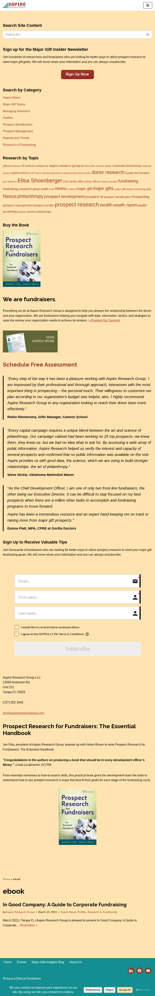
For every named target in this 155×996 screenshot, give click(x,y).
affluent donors (12, 165)
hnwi (51, 189)
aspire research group (64, 166)
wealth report (125, 205)
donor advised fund (45, 173)
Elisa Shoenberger (40, 181)
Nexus (10, 196)
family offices (92, 181)
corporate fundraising (126, 165)
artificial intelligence (36, 165)
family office (76, 181)
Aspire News (11, 97)
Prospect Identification (18, 124)
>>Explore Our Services (104, 320)
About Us (75, 962)
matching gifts (142, 189)
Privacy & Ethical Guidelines (22, 978)
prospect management (18, 205)
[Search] (148, 35)
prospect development (64, 196)
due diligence (10, 181)
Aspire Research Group (20, 911)
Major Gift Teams (14, 104)
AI (23, 165)
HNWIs (61, 189)
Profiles (8, 117)
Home (6, 879)
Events (21, 962)
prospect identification (117, 196)
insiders (71, 189)
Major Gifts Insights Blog (48, 962)
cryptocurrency (19, 172)
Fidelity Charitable (109, 182)
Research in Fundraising (19, 144)
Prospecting (140, 197)
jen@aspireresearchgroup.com (23, 713)
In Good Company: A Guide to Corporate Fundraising (65, 904)
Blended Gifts (88, 166)
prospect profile (43, 205)
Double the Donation (137, 172)
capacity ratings (103, 166)
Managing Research (16, 111)
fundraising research (17, 189)
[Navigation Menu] (147, 5)
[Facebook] (139, 970)
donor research (108, 172)
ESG (66, 181)
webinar (21, 212)
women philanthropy (38, 211)
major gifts (103, 188)
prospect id (94, 197)
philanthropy (30, 196)
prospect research (77, 204)
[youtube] (148, 970)
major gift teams (124, 189)
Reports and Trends (16, 138)
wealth (106, 204)
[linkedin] (131, 970)
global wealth (40, 189)
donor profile (84, 173)
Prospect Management (18, 131)
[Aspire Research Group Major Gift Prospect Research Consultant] (14, 5)
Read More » (28, 925)
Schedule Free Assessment (40, 364)
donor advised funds (66, 173)
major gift (84, 189)
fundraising (128, 181)
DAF (32, 173)
